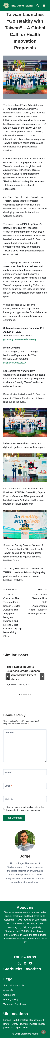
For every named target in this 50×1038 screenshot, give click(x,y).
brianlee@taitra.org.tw (14, 362)
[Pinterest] (25, 963)
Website (9, 799)
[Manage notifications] (43, 1032)
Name (8, 772)
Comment (10, 732)
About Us (8, 990)
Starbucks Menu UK (13, 985)
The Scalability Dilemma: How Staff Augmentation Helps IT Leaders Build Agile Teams (37, 602)
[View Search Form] (37, 5)
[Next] (42, 676)
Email (8, 785)
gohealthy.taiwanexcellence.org (19, 339)
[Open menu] (44, 5)
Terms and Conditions (14, 1004)
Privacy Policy (10, 999)
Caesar (12, 685)
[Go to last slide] (8, 676)
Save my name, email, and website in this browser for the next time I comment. (25, 808)
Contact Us (9, 995)
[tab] (19, 694)
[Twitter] (19, 963)
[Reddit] (30, 963)
